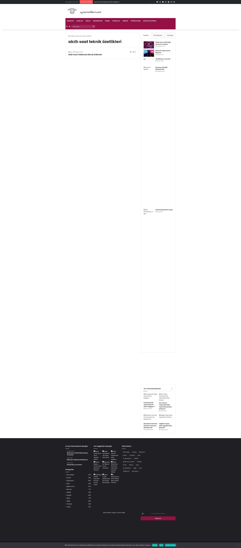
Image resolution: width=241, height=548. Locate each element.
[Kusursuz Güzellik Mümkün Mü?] (149, 136)
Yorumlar (170, 35)
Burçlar (69, 477)
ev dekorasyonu (127, 458)
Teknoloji (116, 21)
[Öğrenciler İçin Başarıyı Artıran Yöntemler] (106, 465)
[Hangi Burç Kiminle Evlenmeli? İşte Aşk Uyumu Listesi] (98, 480)
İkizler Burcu (135, 471)
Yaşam (107, 21)
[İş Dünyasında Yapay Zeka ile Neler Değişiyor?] (150, 397)
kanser (125, 465)
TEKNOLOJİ (126, 471)
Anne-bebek (70, 474)
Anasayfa (70, 21)
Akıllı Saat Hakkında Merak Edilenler (85, 54)
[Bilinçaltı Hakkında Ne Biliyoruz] (149, 53)
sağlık (135, 468)
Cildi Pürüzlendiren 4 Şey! (164, 210)
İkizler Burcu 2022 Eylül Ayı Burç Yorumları (163, 43)
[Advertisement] (158, 369)
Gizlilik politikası (149, 21)
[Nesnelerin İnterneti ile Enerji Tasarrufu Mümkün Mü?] (150, 418)
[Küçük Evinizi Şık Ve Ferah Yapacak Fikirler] (98, 455)
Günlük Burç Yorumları (163, 59)
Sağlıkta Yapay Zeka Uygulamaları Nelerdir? (165, 426)
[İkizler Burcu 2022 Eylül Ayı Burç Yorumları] (149, 44)
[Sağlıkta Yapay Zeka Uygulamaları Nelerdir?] (166, 418)
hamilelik (139, 461)
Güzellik (79, 21)
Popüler (146, 35)
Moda (68, 498)
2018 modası (126, 452)
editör (71, 52)
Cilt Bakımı (132, 455)
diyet (139, 455)
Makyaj (131, 465)
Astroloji (134, 452)
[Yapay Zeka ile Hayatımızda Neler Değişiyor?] (115, 455)
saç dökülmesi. (127, 468)
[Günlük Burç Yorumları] (149, 61)
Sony (140, 468)
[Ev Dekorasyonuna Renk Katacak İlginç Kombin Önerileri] (115, 479)
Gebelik (125, 21)
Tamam (155, 545)
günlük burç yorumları (128, 461)
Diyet (68, 483)
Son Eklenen (158, 35)
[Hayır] (239, 545)
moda (137, 465)
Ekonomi (69, 489)
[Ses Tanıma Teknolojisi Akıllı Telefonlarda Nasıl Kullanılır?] (166, 397)
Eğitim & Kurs (135, 21)
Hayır (161, 545)
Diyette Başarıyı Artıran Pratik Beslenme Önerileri (108, 2)
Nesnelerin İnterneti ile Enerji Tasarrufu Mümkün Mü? (150, 426)
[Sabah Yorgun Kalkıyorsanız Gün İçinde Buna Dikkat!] (106, 479)
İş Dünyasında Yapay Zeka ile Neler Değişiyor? (149, 404)
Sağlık (88, 21)
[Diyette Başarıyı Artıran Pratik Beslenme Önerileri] (98, 466)
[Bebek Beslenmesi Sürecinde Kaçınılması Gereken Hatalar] (115, 467)
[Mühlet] (83, 11)
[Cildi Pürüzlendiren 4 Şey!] (149, 279)
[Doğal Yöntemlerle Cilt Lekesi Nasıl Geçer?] (106, 454)
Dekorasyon (97, 21)
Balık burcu (142, 452)
